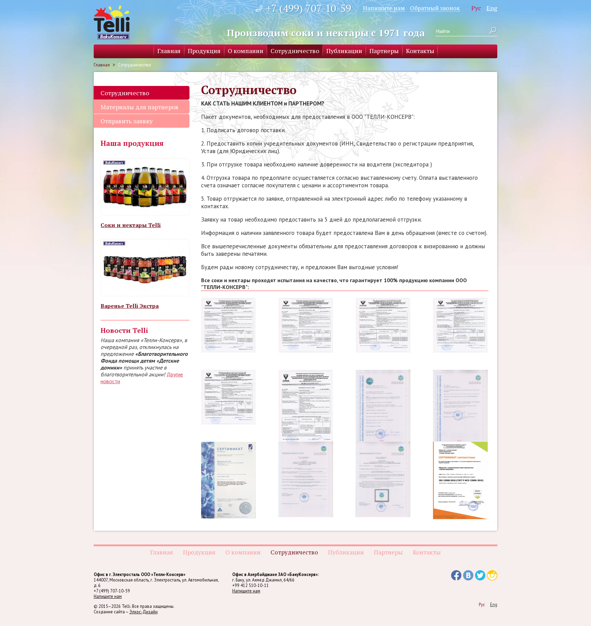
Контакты (420, 51)
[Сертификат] (460, 480)
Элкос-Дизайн (143, 611)
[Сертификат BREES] (383, 407)
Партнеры (384, 51)
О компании (245, 51)
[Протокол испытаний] (228, 325)
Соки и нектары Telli (131, 225)
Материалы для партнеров (140, 107)
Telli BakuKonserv (112, 22)
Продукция (204, 51)
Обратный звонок (435, 8)
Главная (169, 51)
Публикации (344, 51)
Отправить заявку (127, 121)
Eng (491, 8)
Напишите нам (384, 8)
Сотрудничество (295, 51)
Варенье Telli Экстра (130, 306)
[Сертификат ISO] (228, 480)
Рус (476, 8)
